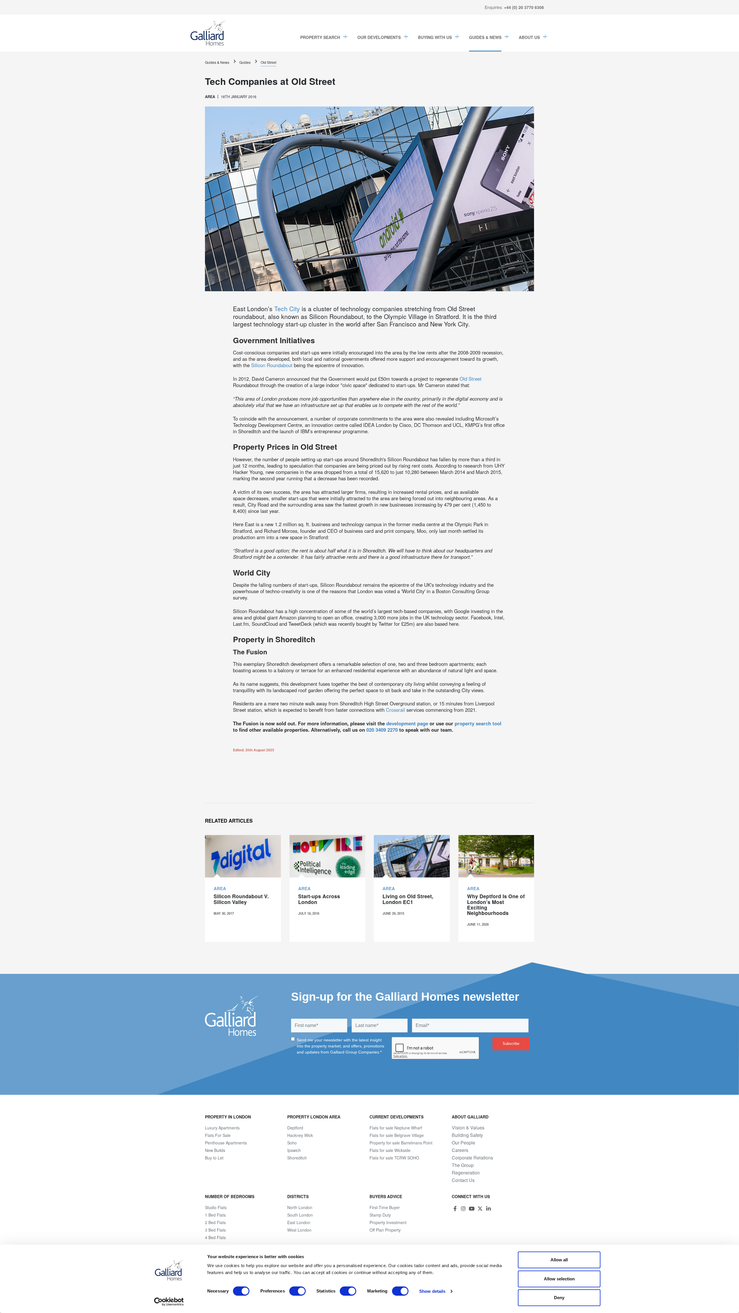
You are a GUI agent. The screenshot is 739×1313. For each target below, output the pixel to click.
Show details (432, 1291)
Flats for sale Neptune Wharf (396, 1128)
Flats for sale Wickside (390, 1150)
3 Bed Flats (215, 1230)
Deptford (295, 1128)
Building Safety (467, 1135)
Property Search (320, 37)
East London (298, 1222)
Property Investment (388, 1222)
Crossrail (395, 709)
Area (210, 96)
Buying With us (435, 37)
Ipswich (294, 1150)
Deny (559, 1297)
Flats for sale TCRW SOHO (394, 1158)
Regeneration (466, 1173)
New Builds (215, 1150)
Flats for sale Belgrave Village (397, 1135)
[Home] (208, 33)
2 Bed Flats (215, 1222)
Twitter (480, 1208)
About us (529, 37)
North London (299, 1207)
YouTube (472, 1208)
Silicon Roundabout (272, 365)
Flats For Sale (218, 1135)
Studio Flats (216, 1207)
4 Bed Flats (215, 1237)
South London (300, 1215)
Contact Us (463, 1180)
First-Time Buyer (385, 1207)
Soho (292, 1143)
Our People (463, 1143)
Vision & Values (468, 1128)
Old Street (268, 62)
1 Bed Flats (215, 1215)
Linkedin (488, 1208)
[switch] (297, 1291)
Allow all (559, 1259)
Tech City (287, 308)
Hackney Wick (300, 1135)
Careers (460, 1150)
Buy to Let (214, 1158)
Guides (245, 62)
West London (299, 1230)
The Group (463, 1165)
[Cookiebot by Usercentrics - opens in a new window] (169, 1301)
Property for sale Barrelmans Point (401, 1143)
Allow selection (559, 1278)
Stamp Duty (380, 1215)
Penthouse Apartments (226, 1143)
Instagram (463, 1208)
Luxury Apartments (222, 1128)
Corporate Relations (472, 1158)
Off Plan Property (385, 1230)
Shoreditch (297, 1158)
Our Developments (379, 37)
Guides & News (485, 37)
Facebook (455, 1208)
